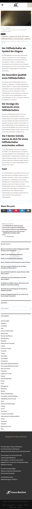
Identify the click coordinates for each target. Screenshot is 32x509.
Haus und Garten (5, 368)
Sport (2, 401)
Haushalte (3, 371)
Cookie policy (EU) (11, 505)
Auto (2, 328)
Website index (12, 507)
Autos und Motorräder (7, 331)
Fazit (4, 234)
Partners (26, 505)
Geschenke (4, 356)
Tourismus (4, 411)
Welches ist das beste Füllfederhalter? (11, 471)
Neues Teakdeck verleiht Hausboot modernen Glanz (15, 262)
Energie (3, 346)
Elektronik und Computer (8, 343)
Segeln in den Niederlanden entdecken (12, 254)
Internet (3, 376)
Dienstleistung (5, 338)
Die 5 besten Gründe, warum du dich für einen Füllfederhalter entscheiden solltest (14, 232)
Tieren (2, 408)
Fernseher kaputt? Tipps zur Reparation (11, 446)
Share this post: (10, 236)
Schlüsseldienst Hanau (7, 477)
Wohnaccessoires (6, 426)
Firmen (3, 353)
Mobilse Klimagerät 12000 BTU (9, 479)
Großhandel (4, 361)
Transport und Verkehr (7, 414)
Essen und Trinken (6, 348)
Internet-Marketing (6, 378)
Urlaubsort (4, 421)
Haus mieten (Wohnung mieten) (9, 366)
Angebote (3, 34)
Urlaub (3, 419)
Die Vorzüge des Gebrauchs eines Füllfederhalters (15, 229)
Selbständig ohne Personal (8, 398)
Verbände (3, 423)
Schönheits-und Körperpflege (9, 396)
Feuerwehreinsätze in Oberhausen (10, 449)
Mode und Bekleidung (7, 393)
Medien (3, 391)
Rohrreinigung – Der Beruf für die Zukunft (12, 460)
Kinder (3, 381)
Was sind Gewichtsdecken (8, 473)
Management (4, 386)
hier (11, 193)
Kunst (2, 383)
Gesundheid (4, 358)
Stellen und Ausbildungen (8, 403)
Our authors (20, 505)
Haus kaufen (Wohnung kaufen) (9, 363)
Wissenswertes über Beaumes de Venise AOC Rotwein (15, 451)
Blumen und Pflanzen (7, 336)
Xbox (2, 429)
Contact (19, 507)
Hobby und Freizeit (6, 373)
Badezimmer (4, 333)
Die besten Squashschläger (8, 468)
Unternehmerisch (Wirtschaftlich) (10, 416)
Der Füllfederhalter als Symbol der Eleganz (13, 225)
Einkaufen (3, 341)
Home (3, 505)
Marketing (3, 388)
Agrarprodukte (5, 321)
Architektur (4, 326)
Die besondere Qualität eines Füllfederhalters (14, 227)
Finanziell (3, 351)
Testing (3, 406)
